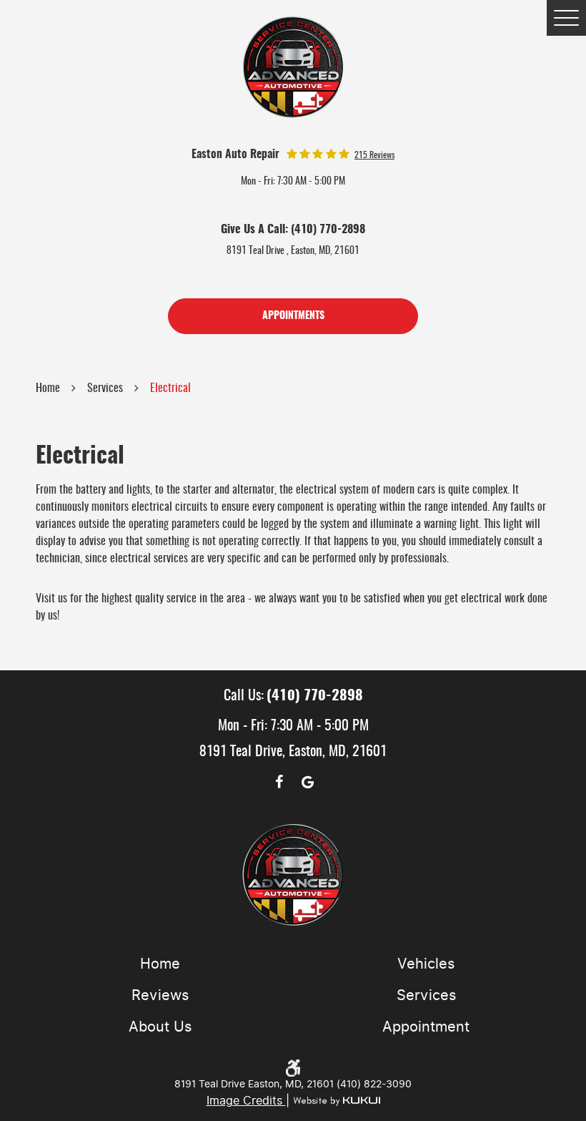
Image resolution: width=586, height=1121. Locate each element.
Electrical (170, 388)
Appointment (426, 1027)
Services (105, 388)
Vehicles (426, 964)
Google (307, 782)
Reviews (160, 995)
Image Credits (246, 1100)
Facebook (278, 782)
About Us (160, 1027)
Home (48, 388)
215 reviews (374, 155)
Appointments (293, 316)
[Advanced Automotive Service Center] (293, 66)
